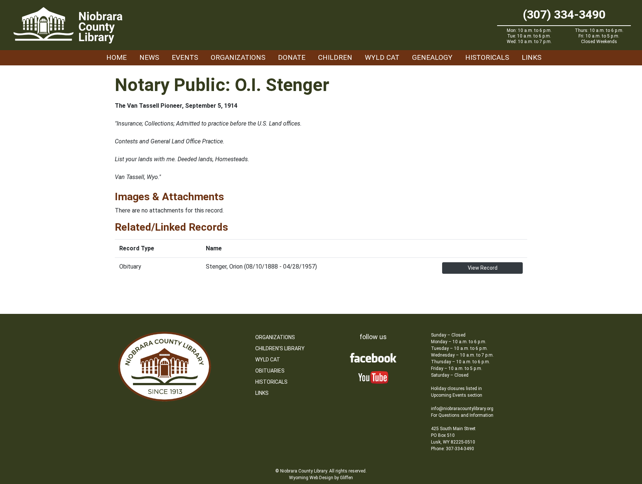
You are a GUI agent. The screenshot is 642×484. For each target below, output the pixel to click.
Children (335, 57)
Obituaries (270, 371)
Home (116, 57)
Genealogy (432, 57)
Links (531, 57)
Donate (291, 57)
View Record (482, 268)
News (149, 57)
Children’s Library (280, 348)
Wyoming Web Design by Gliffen (321, 477)
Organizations (238, 57)
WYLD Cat (382, 57)
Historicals (487, 57)
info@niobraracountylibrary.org (462, 408)
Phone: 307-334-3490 (452, 448)
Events (185, 57)
